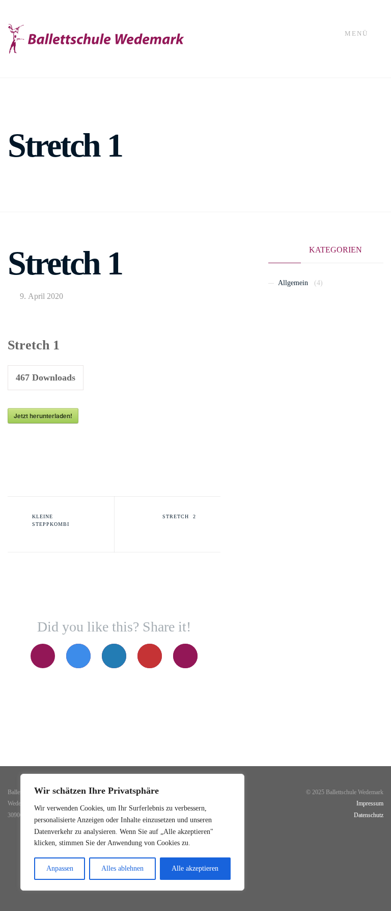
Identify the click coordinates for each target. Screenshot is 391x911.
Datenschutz (368, 815)
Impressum (369, 803)
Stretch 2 (179, 516)
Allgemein (293, 283)
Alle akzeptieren (195, 868)
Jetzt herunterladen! (43, 415)
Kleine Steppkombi (50, 520)
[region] (132, 832)
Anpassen (59, 868)
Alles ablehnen (122, 868)
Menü (358, 33)
